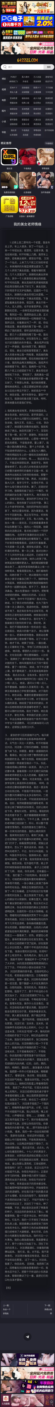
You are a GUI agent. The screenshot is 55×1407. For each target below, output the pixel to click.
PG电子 (14, 77)
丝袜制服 (25, 92)
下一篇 (48, 1309)
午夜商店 (25, 130)
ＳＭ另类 (49, 92)
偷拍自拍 (25, 98)
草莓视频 (37, 130)
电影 (4, 100)
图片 (4, 110)
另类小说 (25, 124)
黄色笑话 (37, 124)
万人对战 (37, 77)
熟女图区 (37, 113)
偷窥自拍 (13, 109)
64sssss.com (27, 60)
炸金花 (25, 81)
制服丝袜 (13, 102)
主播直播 (37, 92)
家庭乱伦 (25, 119)
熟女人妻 (13, 92)
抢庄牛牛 (49, 81)
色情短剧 (37, 135)
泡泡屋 (25, 135)
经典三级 (25, 102)
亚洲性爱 (13, 98)
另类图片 (49, 113)
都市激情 (13, 119)
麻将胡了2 (13, 81)
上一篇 (7, 1309)
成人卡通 (37, 98)
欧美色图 (37, 109)
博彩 (4, 78)
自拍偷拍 (25, 87)
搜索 (49, 67)
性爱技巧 (49, 124)
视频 (4, 89)
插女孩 (13, 130)
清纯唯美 (25, 113)
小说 (4, 121)
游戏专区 (49, 77)
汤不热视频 (49, 130)
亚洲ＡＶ (13, 87)
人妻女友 (37, 119)
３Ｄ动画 (49, 87)
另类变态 (49, 102)
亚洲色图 (25, 109)
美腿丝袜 (13, 113)
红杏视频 (13, 135)
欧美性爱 (49, 98)
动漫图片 (49, 109)
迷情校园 (13, 124)
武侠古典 (49, 119)
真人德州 (25, 77)
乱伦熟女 (37, 102)
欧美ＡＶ (37, 87)
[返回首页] (51, 1401)
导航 (4, 132)
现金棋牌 (37, 81)
